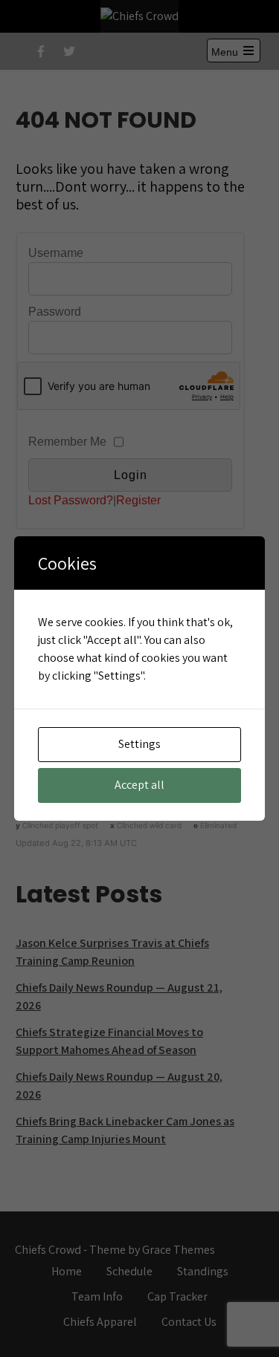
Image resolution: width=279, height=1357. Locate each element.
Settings (139, 744)
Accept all (139, 785)
